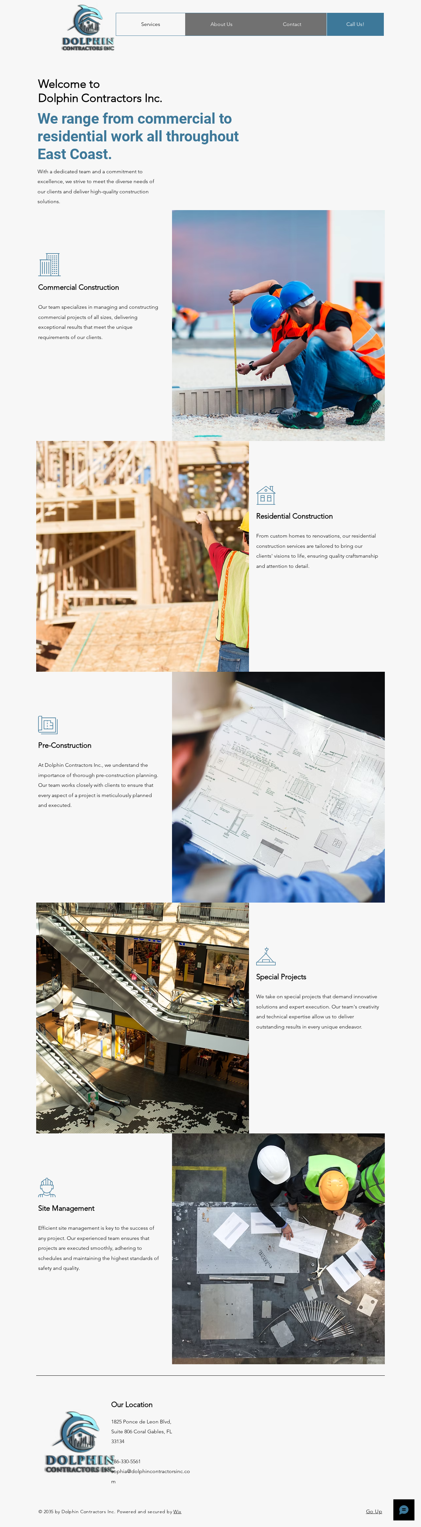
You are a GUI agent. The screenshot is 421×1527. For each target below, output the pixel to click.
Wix (177, 1512)
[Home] (88, 28)
